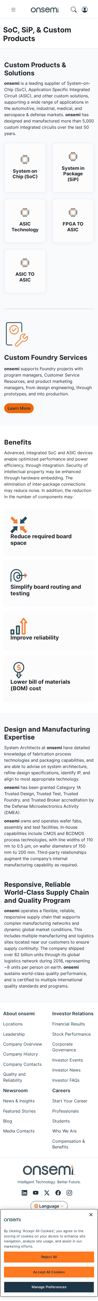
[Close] (91, 1214)
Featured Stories (19, 1111)
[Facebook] (58, 1193)
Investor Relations (73, 1013)
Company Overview (22, 1044)
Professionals (65, 1111)
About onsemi (19, 1013)
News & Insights (18, 1100)
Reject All (49, 1257)
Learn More (19, 408)
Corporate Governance (64, 1046)
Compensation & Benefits (68, 1144)
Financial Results (68, 1024)
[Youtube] (36, 1193)
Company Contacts (22, 1064)
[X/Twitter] (47, 1193)
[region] (49, 1253)
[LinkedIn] (25, 1193)
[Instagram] (69, 1193)
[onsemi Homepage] (45, 9)
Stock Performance (71, 1034)
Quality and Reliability (14, 1077)
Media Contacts (18, 1131)
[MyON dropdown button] (86, 9)
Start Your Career (69, 1100)
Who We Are (64, 1131)
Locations (12, 1024)
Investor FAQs (65, 1080)
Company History (20, 1054)
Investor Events (67, 1060)
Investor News (66, 1070)
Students (61, 1121)
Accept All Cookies (49, 1272)
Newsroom (15, 1090)
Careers (61, 1090)
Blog (7, 1121)
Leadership (14, 1034)
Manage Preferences (49, 1287)
